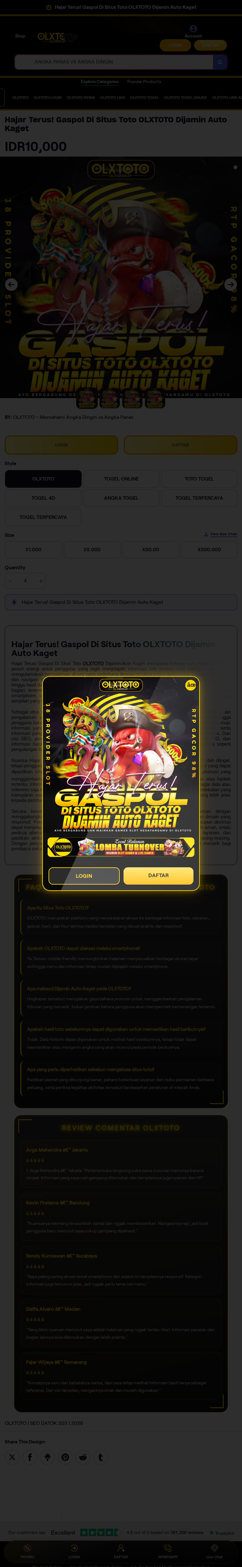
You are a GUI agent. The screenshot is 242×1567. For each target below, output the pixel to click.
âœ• (191, 685)
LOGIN (84, 876)
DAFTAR (158, 875)
